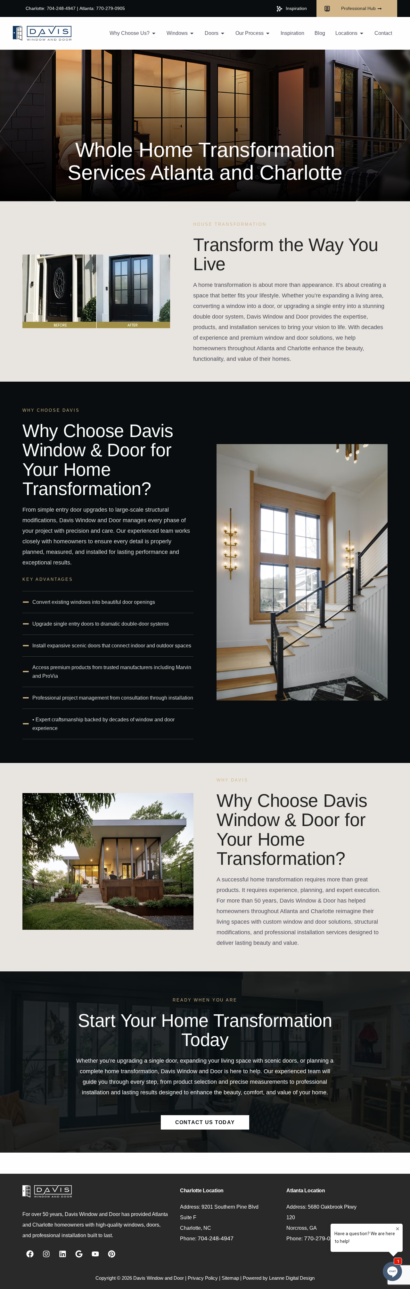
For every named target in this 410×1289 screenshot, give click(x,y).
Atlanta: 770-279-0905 (102, 8)
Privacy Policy (203, 1278)
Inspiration (296, 8)
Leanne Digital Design (292, 1278)
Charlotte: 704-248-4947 (51, 8)
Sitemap (230, 1278)
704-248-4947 (216, 1238)
